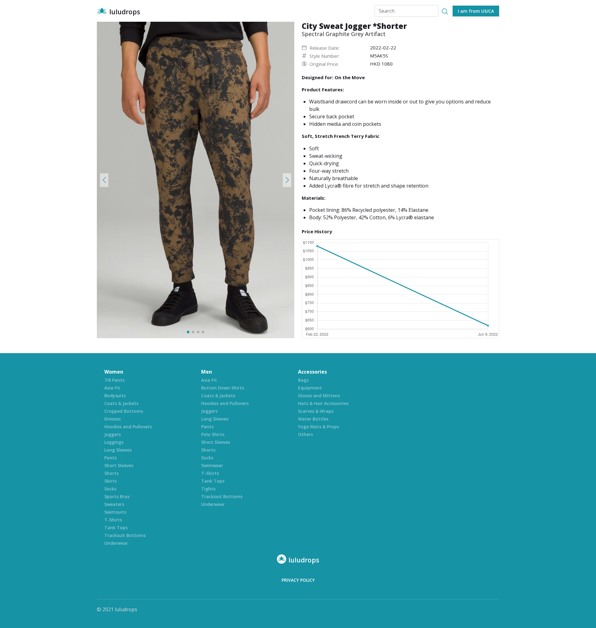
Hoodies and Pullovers (128, 427)
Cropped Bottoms (123, 411)
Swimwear (212, 465)
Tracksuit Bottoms (125, 535)
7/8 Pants (114, 380)
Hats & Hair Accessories (323, 403)
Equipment (310, 388)
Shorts (111, 473)
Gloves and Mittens (319, 395)
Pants (110, 458)
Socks (110, 489)
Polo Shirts (212, 434)
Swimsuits (115, 512)
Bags (303, 380)
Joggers (112, 434)
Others (305, 434)
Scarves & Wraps (315, 411)
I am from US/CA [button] (476, 11)
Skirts (110, 481)
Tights (208, 489)
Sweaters (114, 504)
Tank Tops (116, 527)
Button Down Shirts (222, 388)
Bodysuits (115, 395)
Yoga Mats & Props (318, 427)
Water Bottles (313, 419)
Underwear (116, 543)
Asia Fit (112, 388)
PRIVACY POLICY (298, 580)
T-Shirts (113, 520)
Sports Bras (116, 496)
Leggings (114, 442)
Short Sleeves (118, 465)
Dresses (112, 419)
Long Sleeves (118, 450)
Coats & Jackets (121, 403)
